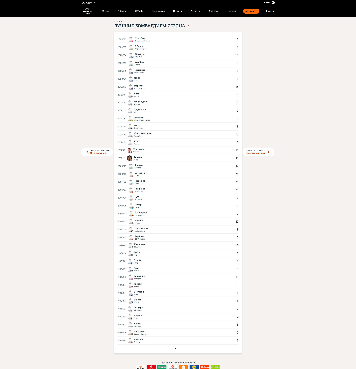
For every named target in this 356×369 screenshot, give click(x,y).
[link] (105, 11)
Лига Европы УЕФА (87, 11)
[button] (177, 11)
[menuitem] (106, 11)
